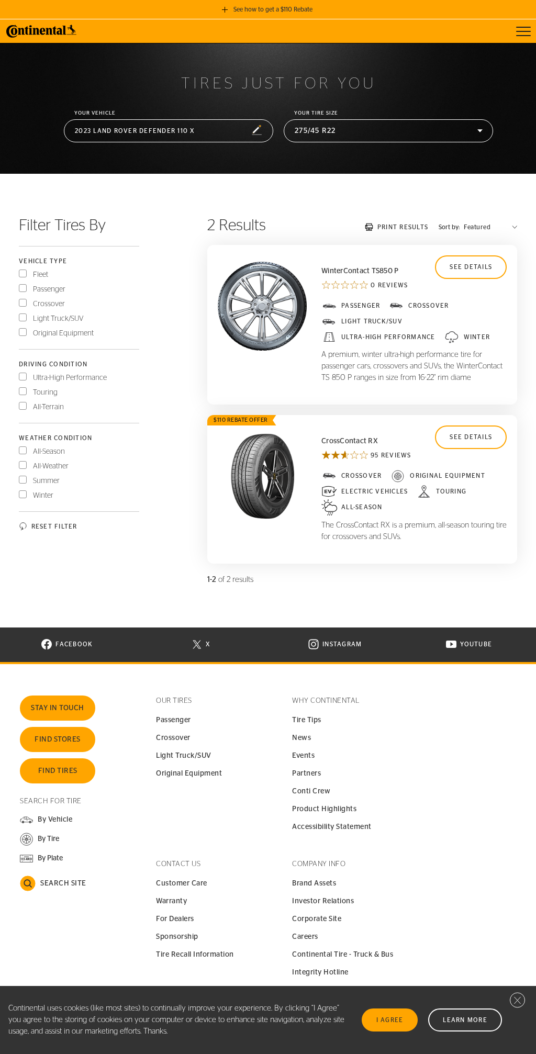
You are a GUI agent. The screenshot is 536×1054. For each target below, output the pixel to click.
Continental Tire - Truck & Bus (342, 954)
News (301, 738)
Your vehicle (95, 113)
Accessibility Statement (332, 827)
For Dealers (175, 919)
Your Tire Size (316, 113)
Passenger (49, 289)
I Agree (390, 1020)
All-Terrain (48, 407)
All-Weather (51, 466)
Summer (46, 481)
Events (303, 755)
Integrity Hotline (320, 972)
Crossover (49, 304)
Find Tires (57, 771)
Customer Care (181, 883)
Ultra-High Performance (70, 378)
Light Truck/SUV (58, 318)
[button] (168, 131)
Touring (45, 392)
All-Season (49, 451)
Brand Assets (314, 883)
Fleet (40, 274)
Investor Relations (323, 901)
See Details (471, 267)
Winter (43, 495)
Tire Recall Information (195, 954)
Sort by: (449, 227)
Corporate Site (316, 919)
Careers (305, 936)
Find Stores (58, 739)
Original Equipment (63, 333)
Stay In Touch (57, 708)
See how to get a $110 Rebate (272, 9)
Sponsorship (177, 936)
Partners (306, 773)
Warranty (171, 901)
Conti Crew (311, 791)
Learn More (465, 1020)
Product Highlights (324, 809)
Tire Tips (306, 720)
